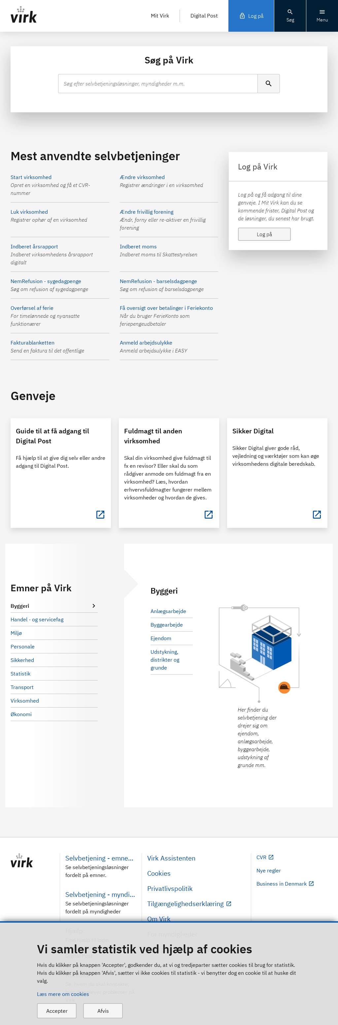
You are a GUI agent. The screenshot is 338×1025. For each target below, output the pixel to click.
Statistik (20, 673)
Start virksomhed (31, 177)
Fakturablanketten (32, 342)
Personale (23, 646)
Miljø (16, 633)
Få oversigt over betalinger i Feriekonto (166, 308)
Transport (22, 687)
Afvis (103, 1010)
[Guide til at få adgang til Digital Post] (100, 514)
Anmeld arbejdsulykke (146, 342)
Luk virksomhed (29, 211)
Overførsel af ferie (32, 308)
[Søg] (268, 83)
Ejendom (161, 638)
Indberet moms (138, 246)
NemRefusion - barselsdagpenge (158, 281)
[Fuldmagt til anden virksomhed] (208, 514)
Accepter (57, 1010)
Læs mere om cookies (63, 994)
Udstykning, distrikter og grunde (165, 659)
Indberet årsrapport (34, 246)
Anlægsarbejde (168, 611)
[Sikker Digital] (317, 514)
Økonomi (21, 714)
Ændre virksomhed (142, 177)
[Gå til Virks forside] (32, 860)
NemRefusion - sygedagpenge (46, 281)
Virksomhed (25, 700)
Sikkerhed (22, 660)
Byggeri (20, 606)
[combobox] (158, 83)
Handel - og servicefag (37, 619)
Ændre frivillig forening (146, 211)
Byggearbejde (167, 624)
